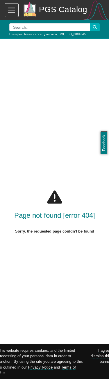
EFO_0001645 (76, 34)
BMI (61, 34)
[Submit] (95, 27)
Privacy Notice (40, 367)
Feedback (104, 143)
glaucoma (50, 34)
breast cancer (33, 34)
